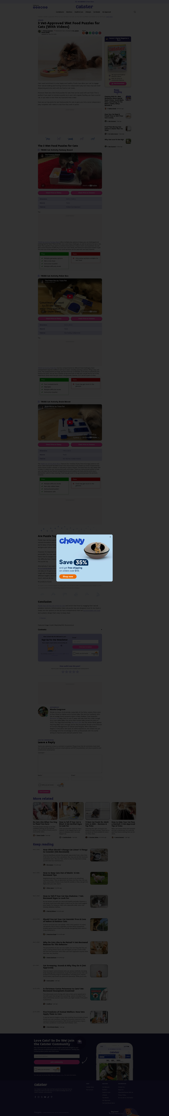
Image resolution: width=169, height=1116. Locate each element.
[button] (110, 537)
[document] (84, 558)
